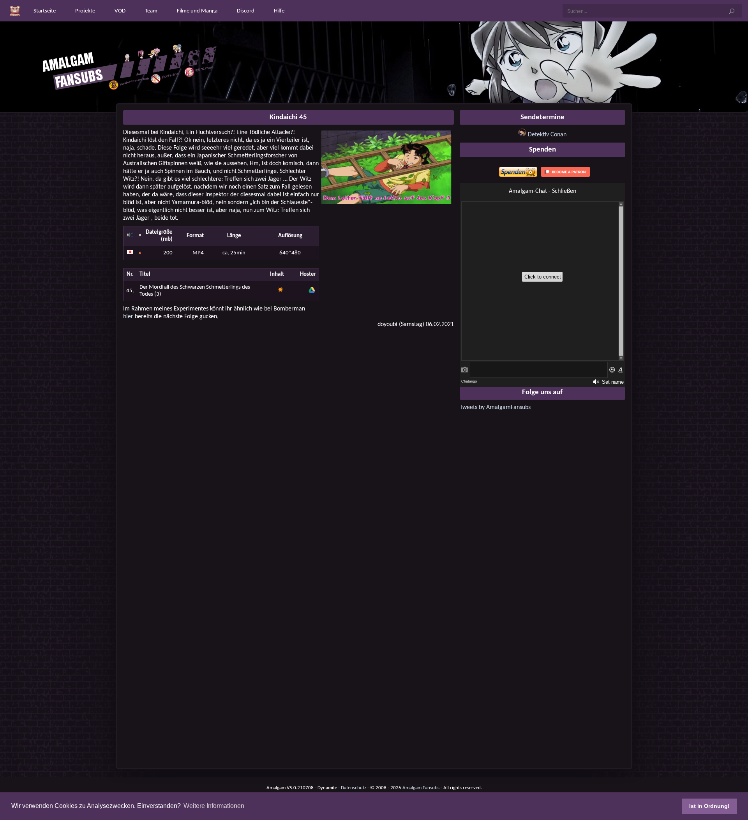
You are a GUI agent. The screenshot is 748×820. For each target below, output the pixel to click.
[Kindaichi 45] (386, 202)
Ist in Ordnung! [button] (709, 806)
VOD (120, 11)
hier (128, 317)
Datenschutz (353, 787)
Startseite (45, 11)
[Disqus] (288, 433)
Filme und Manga (197, 11)
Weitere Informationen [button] (213, 805)
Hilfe (279, 11)
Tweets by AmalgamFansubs (495, 407)
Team (151, 11)
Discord (245, 11)
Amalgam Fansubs (420, 787)
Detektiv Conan (547, 135)
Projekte (85, 11)
